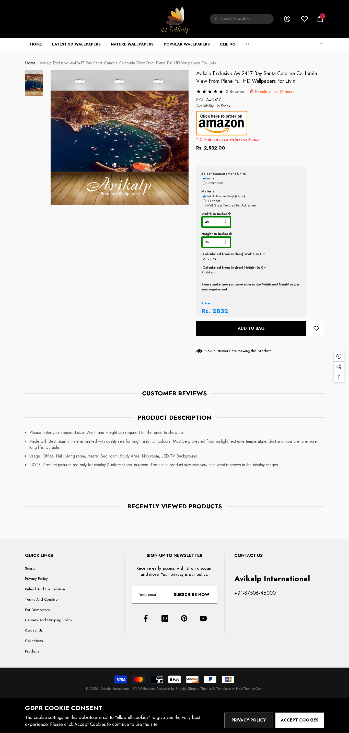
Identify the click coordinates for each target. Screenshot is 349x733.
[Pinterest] (184, 618)
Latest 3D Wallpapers (76, 44)
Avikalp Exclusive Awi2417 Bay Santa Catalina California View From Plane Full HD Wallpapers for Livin (256, 77)
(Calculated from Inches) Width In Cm (233, 253)
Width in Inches (239, 213)
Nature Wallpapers (132, 44)
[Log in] (287, 19)
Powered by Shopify (171, 688)
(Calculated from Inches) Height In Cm (233, 267)
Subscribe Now (191, 595)
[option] (120, 137)
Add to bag (251, 328)
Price (205, 303)
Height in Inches (240, 233)
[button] (320, 19)
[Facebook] (146, 618)
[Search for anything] (242, 19)
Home (30, 63)
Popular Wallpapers (187, 44)
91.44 (205, 272)
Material (208, 191)
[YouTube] (203, 618)
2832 (220, 310)
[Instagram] (165, 618)
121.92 (206, 258)
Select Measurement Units (223, 173)
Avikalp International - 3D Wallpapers (127, 688)
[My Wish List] (304, 19)
